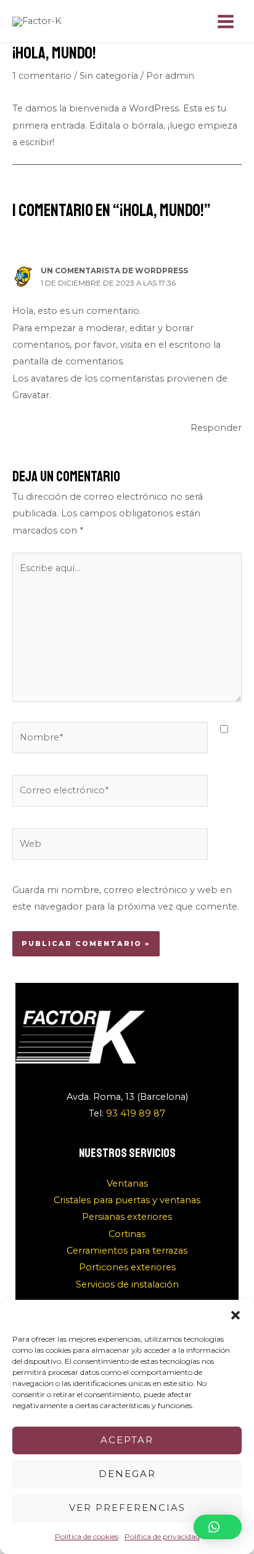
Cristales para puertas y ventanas (127, 1200)
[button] (235, 1315)
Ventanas (127, 1183)
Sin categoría (109, 75)
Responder (216, 427)
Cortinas (127, 1234)
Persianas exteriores (127, 1216)
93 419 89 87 (135, 1113)
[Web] (110, 846)
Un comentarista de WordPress (114, 270)
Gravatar (30, 395)
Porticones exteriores (127, 1267)
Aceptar (127, 1440)
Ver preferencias (127, 1507)
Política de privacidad (162, 1536)
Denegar (127, 1474)
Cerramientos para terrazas (127, 1250)
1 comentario (42, 75)
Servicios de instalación (127, 1284)
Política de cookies (86, 1536)
